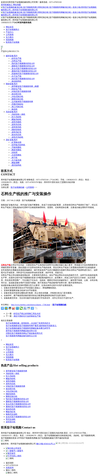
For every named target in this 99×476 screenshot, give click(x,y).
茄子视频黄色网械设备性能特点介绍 (21, 336)
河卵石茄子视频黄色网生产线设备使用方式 (24, 333)
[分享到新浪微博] (13, 308)
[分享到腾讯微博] (17, 308)
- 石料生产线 (16, 61)
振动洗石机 (10, 409)
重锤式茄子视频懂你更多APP (18, 407)
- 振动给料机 (16, 81)
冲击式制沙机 (11, 391)
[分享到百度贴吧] (24, 308)
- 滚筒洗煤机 (16, 122)
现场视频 (10, 40)
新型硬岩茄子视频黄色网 (16, 371)
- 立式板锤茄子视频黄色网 (22, 102)
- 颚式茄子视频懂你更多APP (23, 63)
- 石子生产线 (16, 76)
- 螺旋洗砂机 (16, 119)
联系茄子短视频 (12, 42)
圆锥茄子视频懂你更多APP (17, 401)
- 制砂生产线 (16, 89)
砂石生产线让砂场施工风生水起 (27, 313)
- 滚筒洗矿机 (16, 132)
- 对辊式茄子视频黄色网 (21, 91)
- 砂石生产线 (16, 58)
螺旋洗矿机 (10, 412)
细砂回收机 (10, 394)
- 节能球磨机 (16, 147)
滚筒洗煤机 (10, 381)
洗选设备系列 (11, 112)
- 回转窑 (14, 152)
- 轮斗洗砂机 (16, 117)
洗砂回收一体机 (12, 373)
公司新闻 (10, 35)
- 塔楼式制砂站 (17, 104)
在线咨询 (10, 468)
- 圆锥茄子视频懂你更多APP (23, 66)
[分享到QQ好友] (9, 308)
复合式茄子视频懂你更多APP (18, 404)
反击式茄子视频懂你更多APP (18, 417)
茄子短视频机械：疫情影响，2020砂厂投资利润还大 (28, 323)
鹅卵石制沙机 (11, 396)
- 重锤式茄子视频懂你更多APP (24, 71)
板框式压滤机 (11, 414)
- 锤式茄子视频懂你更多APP (23, 79)
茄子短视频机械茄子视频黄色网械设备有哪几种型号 (28, 328)
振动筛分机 (10, 389)
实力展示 (10, 37)
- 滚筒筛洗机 (16, 127)
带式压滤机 (10, 419)
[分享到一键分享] (32, 308)
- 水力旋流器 (16, 160)
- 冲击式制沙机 (17, 96)
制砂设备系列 (11, 84)
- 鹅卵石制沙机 (17, 99)
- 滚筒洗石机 (16, 124)
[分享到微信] (21, 308)
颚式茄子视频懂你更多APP (17, 399)
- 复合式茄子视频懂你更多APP (24, 68)
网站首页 (10, 27)
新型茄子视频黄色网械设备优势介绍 (21, 331)
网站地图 (17, 5)
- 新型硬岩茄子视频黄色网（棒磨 (25, 86)
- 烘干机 (14, 157)
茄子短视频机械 (17, 187)
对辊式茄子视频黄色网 (15, 386)
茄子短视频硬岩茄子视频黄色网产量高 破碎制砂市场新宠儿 (31, 326)
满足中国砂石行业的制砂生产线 (27, 316)
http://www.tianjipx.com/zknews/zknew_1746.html (30, 305)
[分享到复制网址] (36, 308)
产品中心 (10, 32)
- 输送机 (14, 109)
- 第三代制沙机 (17, 107)
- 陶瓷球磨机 (16, 150)
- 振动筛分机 (16, 94)
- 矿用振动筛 (16, 142)
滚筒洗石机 (10, 384)
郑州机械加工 (7, 5)
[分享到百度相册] (28, 308)
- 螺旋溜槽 (15, 163)
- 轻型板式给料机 (18, 145)
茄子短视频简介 (12, 29)
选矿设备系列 (11, 140)
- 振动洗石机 (16, 135)
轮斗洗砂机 (10, 376)
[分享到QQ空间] (6, 308)
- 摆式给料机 (16, 165)
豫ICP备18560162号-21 (45, 444)
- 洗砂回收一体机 (18, 114)
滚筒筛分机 (10, 422)
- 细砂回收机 (16, 130)
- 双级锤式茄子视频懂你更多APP (25, 74)
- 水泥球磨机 (16, 155)
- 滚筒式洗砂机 (17, 137)
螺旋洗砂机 (10, 379)
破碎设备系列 (11, 56)
